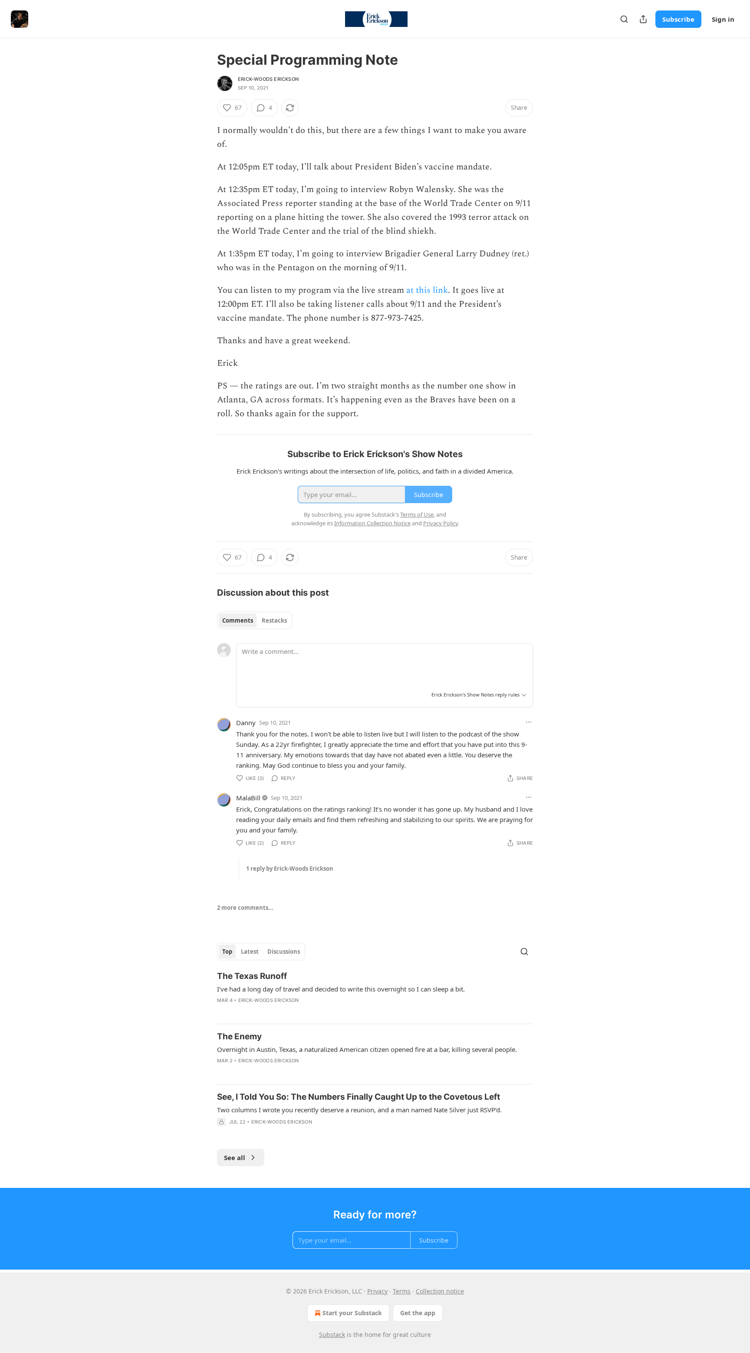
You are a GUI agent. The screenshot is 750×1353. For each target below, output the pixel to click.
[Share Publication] (643, 19)
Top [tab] (227, 951)
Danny (246, 722)
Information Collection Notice (372, 523)
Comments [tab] (237, 620)
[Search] (624, 19)
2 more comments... (245, 908)
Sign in (723, 19)
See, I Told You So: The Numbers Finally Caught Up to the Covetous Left (358, 1097)
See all (234, 1157)
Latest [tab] (250, 951)
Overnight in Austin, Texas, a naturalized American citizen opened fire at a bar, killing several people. (367, 1049)
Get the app (417, 1313)
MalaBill (248, 797)
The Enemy (239, 1036)
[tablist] (254, 620)
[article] (375, 993)
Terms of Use (417, 514)
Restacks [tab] (274, 620)
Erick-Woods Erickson (268, 79)
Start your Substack (352, 1313)
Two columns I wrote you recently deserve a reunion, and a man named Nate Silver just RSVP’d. (359, 1109)
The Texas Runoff (252, 976)
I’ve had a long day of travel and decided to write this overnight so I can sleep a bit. (341, 989)
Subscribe (678, 19)
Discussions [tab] (283, 951)
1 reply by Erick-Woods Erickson (289, 868)
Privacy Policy (440, 523)
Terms (402, 1291)
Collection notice (440, 1291)
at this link (427, 290)
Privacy (377, 1291)
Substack (332, 1334)
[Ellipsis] (529, 722)
